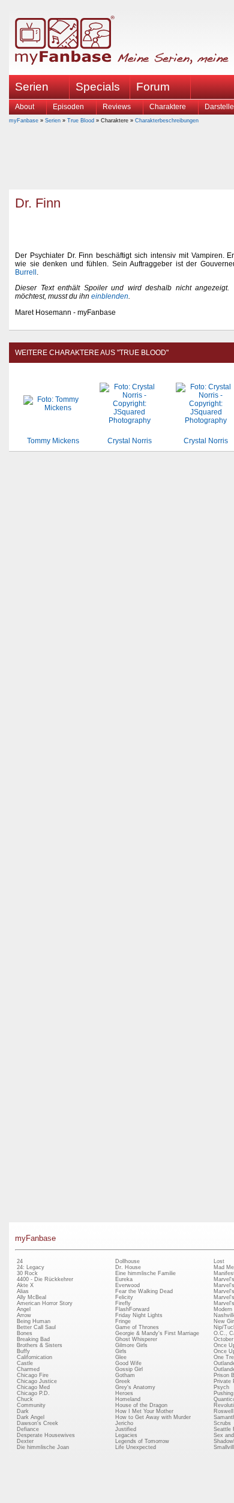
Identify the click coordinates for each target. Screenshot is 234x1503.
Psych (221, 1387)
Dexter (25, 1441)
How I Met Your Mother (144, 1411)
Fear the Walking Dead (144, 1291)
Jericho (124, 1423)
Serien (53, 121)
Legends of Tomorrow (142, 1441)
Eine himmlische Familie (145, 1273)
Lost (219, 1261)
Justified (125, 1429)
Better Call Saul (36, 1327)
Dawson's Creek (37, 1423)
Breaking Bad (33, 1339)
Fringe (123, 1321)
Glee (121, 1357)
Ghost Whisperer (136, 1339)
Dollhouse (127, 1261)
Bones (24, 1333)
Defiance (28, 1429)
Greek (122, 1381)
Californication (34, 1357)
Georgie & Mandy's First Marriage (157, 1333)
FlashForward (132, 1309)
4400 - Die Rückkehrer (45, 1279)
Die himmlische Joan (43, 1447)
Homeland (127, 1399)
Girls (121, 1351)
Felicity (124, 1297)
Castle (25, 1363)
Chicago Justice (37, 1381)
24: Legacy (30, 1267)
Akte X (25, 1285)
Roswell (223, 1411)
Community (31, 1405)
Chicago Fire (33, 1375)
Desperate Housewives (46, 1435)
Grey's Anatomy (135, 1387)
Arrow (24, 1315)
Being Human (33, 1321)
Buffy (23, 1351)
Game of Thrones (137, 1327)
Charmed (28, 1369)
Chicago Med (33, 1387)
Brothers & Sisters (39, 1345)
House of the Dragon (141, 1405)
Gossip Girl (129, 1369)
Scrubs (222, 1423)
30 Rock (27, 1273)
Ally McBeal (31, 1297)
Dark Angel (30, 1417)
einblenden (109, 296)
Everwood (127, 1285)
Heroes (124, 1393)
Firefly (123, 1303)
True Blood (80, 121)
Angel (24, 1309)
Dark (23, 1411)
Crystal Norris (129, 441)
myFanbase (23, 121)
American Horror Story (45, 1303)
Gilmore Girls (131, 1345)
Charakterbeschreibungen (167, 121)
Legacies (126, 1435)
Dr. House (128, 1267)
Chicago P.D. (33, 1393)
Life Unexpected (135, 1447)
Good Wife (128, 1363)
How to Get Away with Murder (153, 1417)
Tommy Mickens (53, 441)
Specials (98, 86)
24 (20, 1261)
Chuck (25, 1399)
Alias (23, 1291)
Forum (153, 86)
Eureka (124, 1279)
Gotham (125, 1375)
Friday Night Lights (139, 1315)
